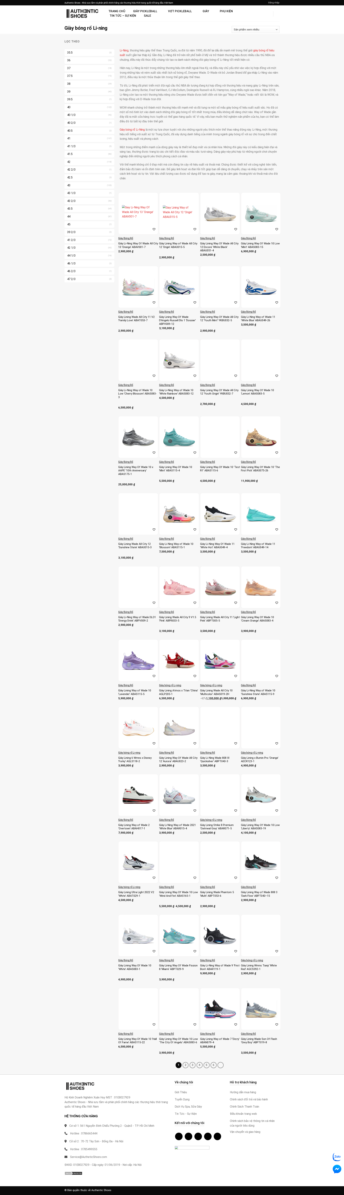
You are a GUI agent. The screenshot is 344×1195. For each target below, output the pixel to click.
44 (68, 216)
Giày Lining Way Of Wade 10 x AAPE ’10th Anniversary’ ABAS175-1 (135, 470)
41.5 (70, 154)
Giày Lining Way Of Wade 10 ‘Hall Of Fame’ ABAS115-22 (137, 1040)
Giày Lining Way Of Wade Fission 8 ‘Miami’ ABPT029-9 (178, 967)
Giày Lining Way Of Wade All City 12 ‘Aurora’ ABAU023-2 (178, 759)
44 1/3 (71, 255)
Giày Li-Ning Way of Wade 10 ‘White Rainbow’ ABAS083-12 (176, 392)
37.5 (70, 76)
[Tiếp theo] (221, 1065)
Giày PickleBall (145, 11)
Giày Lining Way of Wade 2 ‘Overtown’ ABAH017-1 (134, 826)
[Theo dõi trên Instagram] (188, 1136)
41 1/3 (71, 146)
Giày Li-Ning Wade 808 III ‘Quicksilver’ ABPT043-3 (214, 759)
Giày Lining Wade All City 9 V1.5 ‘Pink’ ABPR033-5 (177, 619)
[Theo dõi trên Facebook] (179, 1136)
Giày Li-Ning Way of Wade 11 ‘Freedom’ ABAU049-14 (258, 545)
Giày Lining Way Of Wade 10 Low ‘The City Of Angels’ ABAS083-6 (178, 1040)
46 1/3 (71, 263)
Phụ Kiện (226, 11)
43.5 (70, 208)
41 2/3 (71, 240)
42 (68, 162)
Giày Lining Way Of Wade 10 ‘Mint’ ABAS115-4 (175, 468)
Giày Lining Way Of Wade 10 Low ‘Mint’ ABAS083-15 (260, 245)
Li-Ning (124, 50)
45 (68, 224)
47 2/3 (71, 279)
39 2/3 (71, 232)
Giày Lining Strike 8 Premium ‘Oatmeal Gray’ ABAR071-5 (217, 826)
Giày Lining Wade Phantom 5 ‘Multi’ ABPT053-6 (217, 894)
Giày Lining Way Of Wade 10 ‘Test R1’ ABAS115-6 (220, 468)
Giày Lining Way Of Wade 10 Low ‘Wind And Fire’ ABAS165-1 (178, 894)
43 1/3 (71, 193)
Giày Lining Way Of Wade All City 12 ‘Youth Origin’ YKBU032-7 (219, 392)
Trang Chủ (116, 11)
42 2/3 (71, 169)
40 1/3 (71, 115)
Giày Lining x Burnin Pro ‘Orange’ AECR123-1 (259, 759)
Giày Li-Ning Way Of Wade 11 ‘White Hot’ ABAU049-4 (217, 545)
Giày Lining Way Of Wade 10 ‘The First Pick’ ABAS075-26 (260, 468)
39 (68, 91)
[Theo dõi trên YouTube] (217, 1136)
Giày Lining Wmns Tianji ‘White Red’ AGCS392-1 (259, 967)
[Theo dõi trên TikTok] (198, 1136)
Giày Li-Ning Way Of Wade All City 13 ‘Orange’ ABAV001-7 (138, 245)
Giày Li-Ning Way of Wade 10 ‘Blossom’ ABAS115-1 (176, 545)
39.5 (70, 99)
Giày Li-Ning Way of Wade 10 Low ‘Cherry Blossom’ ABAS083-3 (137, 394)
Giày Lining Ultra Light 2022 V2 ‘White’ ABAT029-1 (136, 894)
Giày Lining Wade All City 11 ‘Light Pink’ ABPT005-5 (220, 619)
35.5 (70, 52)
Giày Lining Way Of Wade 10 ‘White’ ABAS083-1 (134, 967)
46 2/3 (71, 271)
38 (68, 83)
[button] (274, 2)
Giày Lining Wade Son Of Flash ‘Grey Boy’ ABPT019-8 (259, 1040)
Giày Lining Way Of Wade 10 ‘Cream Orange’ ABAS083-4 (257, 619)
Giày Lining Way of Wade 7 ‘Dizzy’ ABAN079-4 (220, 1040)
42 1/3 (71, 247)
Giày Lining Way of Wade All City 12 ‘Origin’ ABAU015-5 (178, 245)
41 (68, 138)
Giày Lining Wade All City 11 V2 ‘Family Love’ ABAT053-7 (136, 318)
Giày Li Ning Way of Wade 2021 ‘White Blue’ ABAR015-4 (177, 826)
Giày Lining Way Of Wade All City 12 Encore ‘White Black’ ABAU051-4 (219, 247)
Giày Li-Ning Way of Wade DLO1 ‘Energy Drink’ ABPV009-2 (137, 619)
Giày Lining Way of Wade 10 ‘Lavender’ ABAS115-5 (134, 692)
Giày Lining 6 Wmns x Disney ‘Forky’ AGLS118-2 (135, 759)
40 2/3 (71, 123)
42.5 (70, 177)
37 (68, 68)
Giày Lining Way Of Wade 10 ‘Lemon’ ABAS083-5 (257, 392)
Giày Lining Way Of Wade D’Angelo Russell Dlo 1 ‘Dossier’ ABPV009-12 (177, 320)
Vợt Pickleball (180, 11)
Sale (147, 15)
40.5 (70, 130)
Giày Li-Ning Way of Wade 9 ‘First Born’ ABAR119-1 (220, 967)
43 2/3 (71, 201)
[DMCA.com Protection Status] (73, 1173)
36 (68, 60)
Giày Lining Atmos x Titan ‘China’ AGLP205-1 (178, 692)
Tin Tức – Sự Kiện (123, 15)
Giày (206, 11)
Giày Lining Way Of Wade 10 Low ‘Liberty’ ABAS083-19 (260, 826)
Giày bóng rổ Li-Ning (132, 129)
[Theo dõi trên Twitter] (208, 1136)
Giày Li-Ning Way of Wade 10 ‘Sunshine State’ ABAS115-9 (258, 692)
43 (68, 185)
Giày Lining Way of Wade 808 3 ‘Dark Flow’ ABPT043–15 (259, 894)
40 (68, 107)
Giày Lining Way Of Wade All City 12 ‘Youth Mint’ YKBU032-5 (219, 318)
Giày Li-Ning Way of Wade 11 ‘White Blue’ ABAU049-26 (258, 318)
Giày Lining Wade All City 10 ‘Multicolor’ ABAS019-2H (216, 692)
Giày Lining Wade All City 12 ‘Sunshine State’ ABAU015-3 (135, 545)
